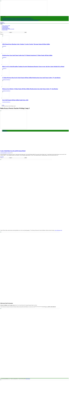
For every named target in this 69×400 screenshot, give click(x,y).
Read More (2, 156)
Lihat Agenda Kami (5, 27)
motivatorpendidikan (3, 152)
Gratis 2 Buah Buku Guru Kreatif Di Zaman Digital (12, 150)
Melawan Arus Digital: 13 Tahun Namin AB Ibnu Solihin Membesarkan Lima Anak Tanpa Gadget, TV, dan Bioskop (30, 88)
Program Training (4, 29)
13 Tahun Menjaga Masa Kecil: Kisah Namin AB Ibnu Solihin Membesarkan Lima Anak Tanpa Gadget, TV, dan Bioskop (20, 20)
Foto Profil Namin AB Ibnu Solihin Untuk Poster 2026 (15, 100)
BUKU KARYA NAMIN (6, 25)
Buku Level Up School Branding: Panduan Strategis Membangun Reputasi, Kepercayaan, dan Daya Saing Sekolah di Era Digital (21, 19)
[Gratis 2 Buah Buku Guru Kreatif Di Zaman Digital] (13, 128)
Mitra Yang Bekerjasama (6, 28)
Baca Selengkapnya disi (58, 230)
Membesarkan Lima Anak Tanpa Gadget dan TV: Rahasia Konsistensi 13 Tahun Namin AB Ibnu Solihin (17, 18)
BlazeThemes (28, 378)
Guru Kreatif (4, 130)
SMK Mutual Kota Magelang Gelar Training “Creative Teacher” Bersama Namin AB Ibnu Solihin (26, 44)
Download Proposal (5, 26)
